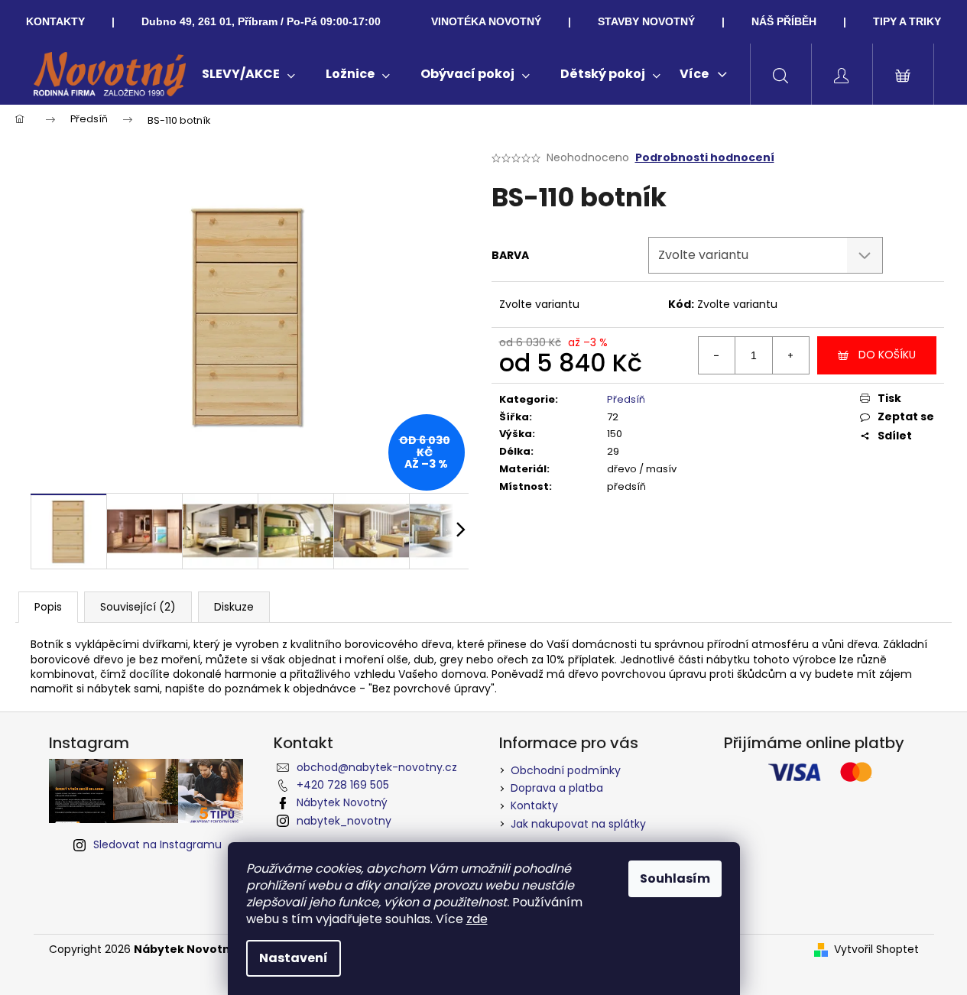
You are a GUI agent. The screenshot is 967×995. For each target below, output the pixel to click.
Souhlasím (675, 878)
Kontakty (534, 805)
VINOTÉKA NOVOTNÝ (486, 21)
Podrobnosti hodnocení (704, 158)
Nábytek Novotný (342, 802)
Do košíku (887, 354)
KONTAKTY (55, 21)
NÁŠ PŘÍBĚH (783, 21)
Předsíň (626, 399)
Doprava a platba (557, 788)
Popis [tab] (48, 606)
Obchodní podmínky (566, 770)
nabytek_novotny (344, 820)
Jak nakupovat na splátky (578, 823)
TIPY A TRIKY (907, 21)
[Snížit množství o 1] (717, 355)
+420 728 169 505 (343, 784)
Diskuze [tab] (234, 606)
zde (477, 919)
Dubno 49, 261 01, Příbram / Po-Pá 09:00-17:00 (261, 21)
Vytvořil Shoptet (876, 949)
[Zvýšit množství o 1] (790, 355)
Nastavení (293, 958)
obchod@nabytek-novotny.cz (377, 767)
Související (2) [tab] (138, 606)
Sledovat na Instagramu (157, 844)
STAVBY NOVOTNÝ (646, 21)
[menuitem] (248, 74)
